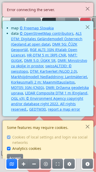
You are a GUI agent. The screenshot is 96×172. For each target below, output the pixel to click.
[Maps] (11, 164)
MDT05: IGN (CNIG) (27, 87)
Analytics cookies (26, 148)
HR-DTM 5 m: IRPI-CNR (46, 55)
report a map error (64, 109)
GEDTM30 (37, 109)
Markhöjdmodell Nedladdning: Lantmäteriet (49, 76)
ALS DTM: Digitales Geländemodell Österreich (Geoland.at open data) (46, 39)
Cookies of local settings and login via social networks (50, 140)
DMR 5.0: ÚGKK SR (40, 60)
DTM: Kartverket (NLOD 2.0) (53, 71)
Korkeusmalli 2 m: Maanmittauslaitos (43, 82)
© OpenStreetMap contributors (46, 33)
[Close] (87, 8)
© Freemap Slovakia (37, 28)
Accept (15, 157)
